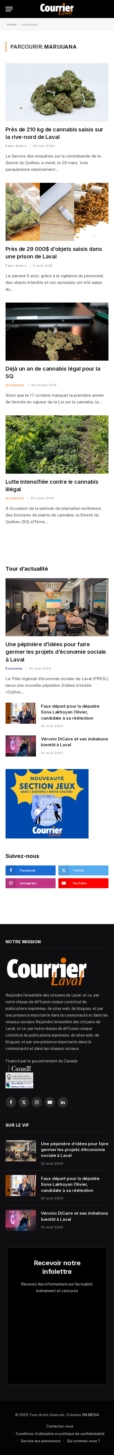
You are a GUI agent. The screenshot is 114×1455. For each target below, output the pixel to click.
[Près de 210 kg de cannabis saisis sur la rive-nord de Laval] (57, 92)
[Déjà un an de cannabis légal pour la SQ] (57, 332)
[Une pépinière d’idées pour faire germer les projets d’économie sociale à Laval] (57, 607)
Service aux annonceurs (41, 1441)
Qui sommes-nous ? (83, 1441)
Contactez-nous (59, 1426)
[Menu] (9, 9)
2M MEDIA (90, 1415)
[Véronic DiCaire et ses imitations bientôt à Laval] (21, 746)
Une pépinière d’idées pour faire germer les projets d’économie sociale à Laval (56, 652)
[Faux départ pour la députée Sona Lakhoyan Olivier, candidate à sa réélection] (21, 713)
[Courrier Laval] (57, 9)
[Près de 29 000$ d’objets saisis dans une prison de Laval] (57, 212)
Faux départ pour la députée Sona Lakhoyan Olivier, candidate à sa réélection (70, 712)
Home (12, 24)
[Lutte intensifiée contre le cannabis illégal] (57, 444)
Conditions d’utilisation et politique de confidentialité (60, 1434)
